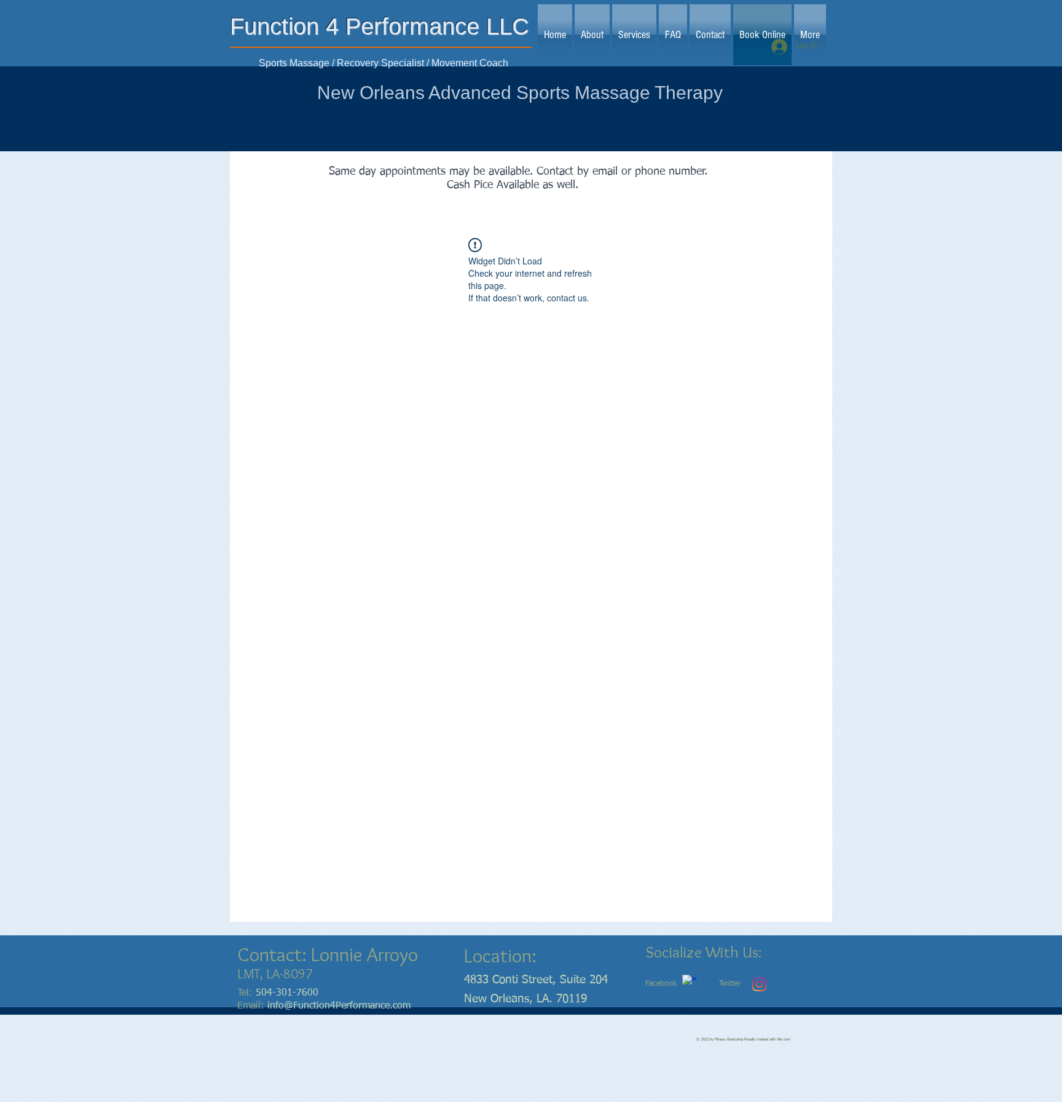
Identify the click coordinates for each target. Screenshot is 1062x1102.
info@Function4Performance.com (339, 1006)
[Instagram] (759, 984)
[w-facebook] (689, 982)
